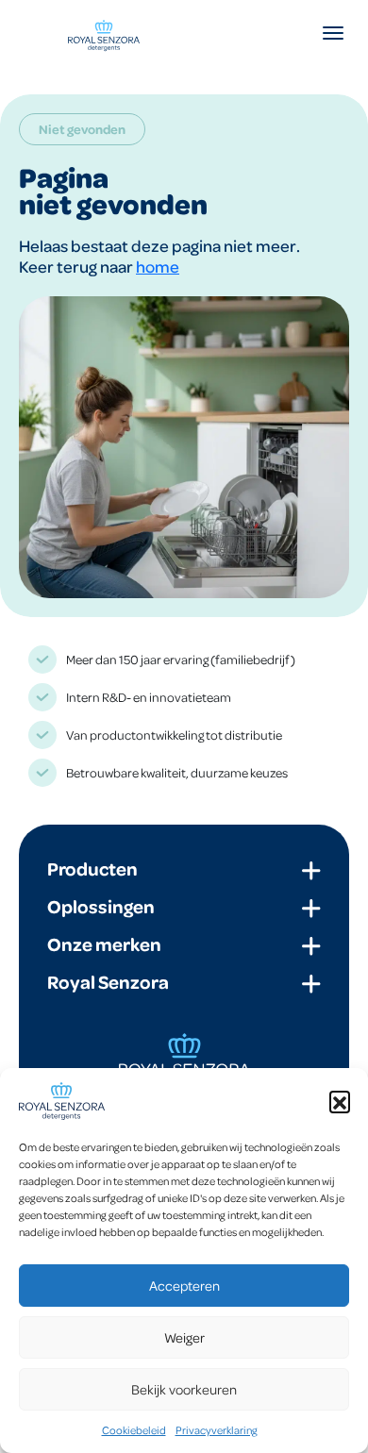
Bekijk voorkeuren (184, 1388)
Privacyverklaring (217, 1430)
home (157, 266)
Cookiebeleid (134, 1430)
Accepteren (184, 1285)
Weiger (184, 1336)
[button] (339, 1101)
